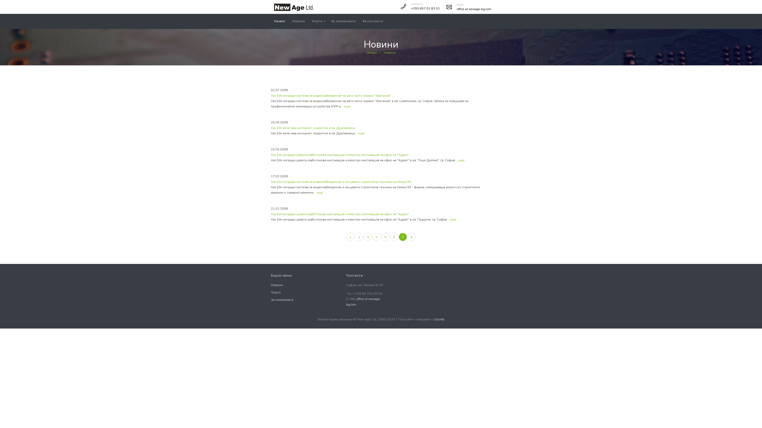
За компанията (343, 21)
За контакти (372, 21)
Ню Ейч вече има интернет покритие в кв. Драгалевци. (313, 128)
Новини (298, 21)
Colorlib (439, 319)
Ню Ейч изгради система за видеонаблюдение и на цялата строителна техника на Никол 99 (341, 182)
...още (346, 106)
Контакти (354, 275)
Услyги (317, 21)
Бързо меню (281, 275)
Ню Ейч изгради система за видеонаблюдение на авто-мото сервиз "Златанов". (331, 96)
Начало (279, 21)
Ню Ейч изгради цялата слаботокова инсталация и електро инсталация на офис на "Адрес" (340, 155)
